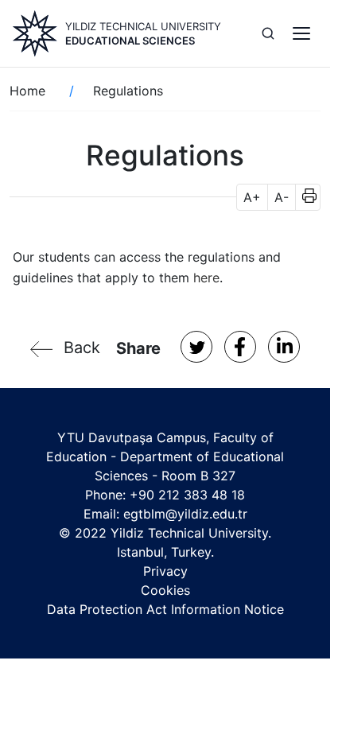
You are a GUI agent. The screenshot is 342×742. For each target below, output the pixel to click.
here (206, 278)
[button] (304, 197)
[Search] (268, 33)
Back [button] (82, 347)
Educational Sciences (130, 40)
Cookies (165, 590)
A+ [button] (252, 197)
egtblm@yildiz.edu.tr (185, 514)
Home (27, 91)
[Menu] (301, 33)
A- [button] (281, 197)
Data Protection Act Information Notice (165, 609)
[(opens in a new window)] (196, 347)
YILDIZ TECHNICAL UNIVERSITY (143, 26)
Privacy (165, 571)
